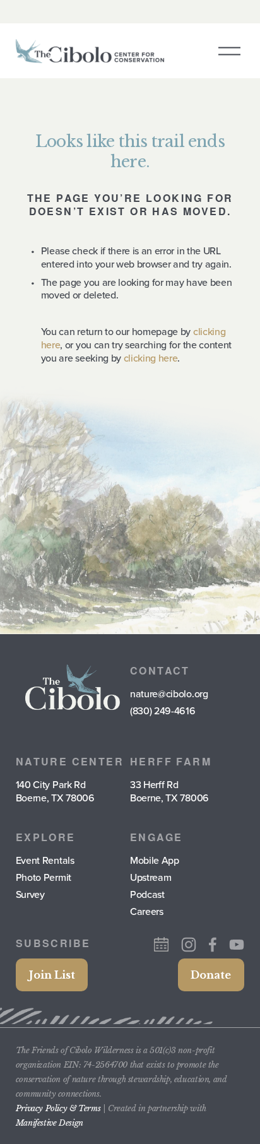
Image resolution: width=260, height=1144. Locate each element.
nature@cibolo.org (169, 693)
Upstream (150, 877)
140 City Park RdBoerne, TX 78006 (55, 791)
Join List (52, 975)
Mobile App (154, 860)
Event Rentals (45, 860)
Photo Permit (43, 877)
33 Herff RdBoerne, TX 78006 (169, 791)
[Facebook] (212, 944)
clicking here (151, 358)
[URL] (161, 944)
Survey (30, 894)
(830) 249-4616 (163, 710)
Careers (146, 911)
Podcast (147, 894)
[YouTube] (236, 944)
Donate (211, 975)
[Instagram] (188, 944)
